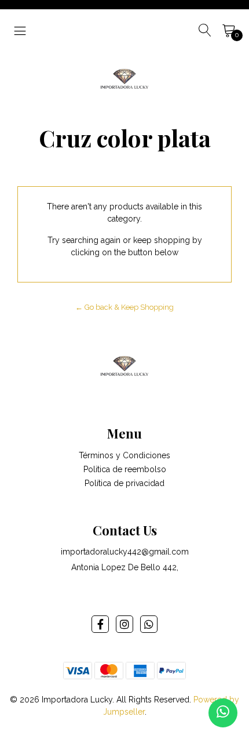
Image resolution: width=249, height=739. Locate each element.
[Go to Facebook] (100, 624)
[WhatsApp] (149, 624)
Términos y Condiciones (124, 455)
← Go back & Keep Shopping (124, 307)
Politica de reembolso (124, 469)
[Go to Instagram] (124, 624)
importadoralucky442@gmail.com (125, 551)
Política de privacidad (124, 483)
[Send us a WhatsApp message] (222, 712)
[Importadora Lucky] (124, 78)
